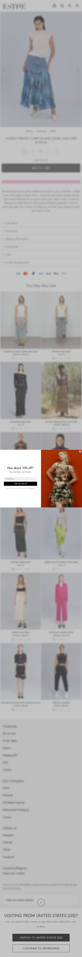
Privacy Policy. (32, 488)
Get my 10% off (20, 483)
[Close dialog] (80, 451)
